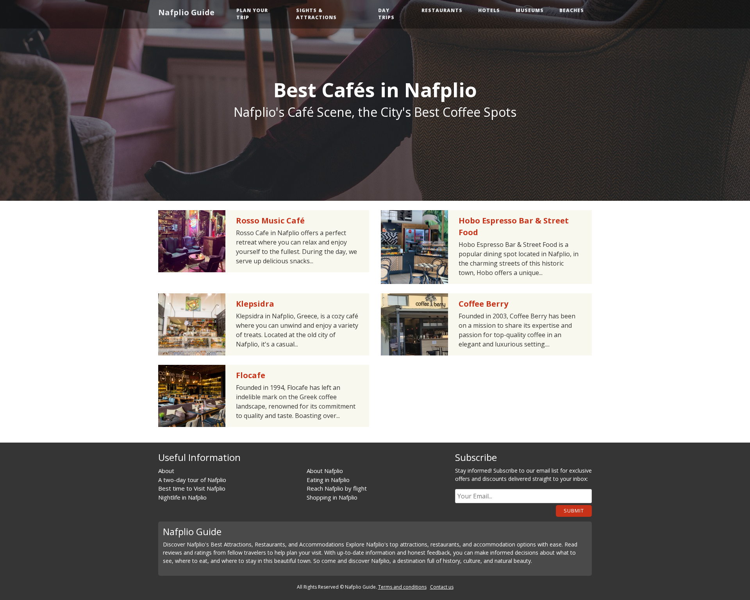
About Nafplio (325, 471)
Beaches (571, 10)
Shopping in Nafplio (332, 497)
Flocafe (250, 375)
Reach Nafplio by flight (337, 488)
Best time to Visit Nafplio (191, 488)
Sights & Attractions (316, 14)
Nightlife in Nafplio (182, 497)
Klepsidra (255, 303)
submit (574, 510)
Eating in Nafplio (328, 480)
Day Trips (386, 14)
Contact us (442, 587)
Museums (530, 10)
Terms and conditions (402, 587)
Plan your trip (252, 14)
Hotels (489, 10)
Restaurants (441, 10)
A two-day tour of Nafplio (192, 480)
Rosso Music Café (270, 220)
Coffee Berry (483, 303)
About (166, 471)
